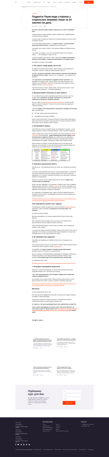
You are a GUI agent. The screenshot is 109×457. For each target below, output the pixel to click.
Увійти (88, 2)
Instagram (56, 186)
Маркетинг (35, 13)
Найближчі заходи (37, 2)
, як (58, 308)
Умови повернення (57, 449)
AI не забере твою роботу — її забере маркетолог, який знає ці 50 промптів (66, 339)
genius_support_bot (90, 424)
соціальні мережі (69, 207)
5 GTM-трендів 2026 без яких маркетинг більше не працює (64, 368)
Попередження (91, 449)
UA (79, 2)
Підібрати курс (69, 402)
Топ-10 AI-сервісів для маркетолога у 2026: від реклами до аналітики (42, 368)
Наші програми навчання (47, 429)
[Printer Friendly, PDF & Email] (44, 26)
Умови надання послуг (38, 449)
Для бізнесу (67, 2)
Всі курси (29, 2)
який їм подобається (47, 84)
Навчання (74, 2)
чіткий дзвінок (57, 246)
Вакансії (60, 2)
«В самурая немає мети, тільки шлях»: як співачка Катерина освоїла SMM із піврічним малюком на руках (42, 340)
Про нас (54, 2)
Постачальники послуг (83, 449)
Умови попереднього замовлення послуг (70, 449)
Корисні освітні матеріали (47, 427)
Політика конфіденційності (48, 449)
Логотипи (57, 427)
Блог (44, 2)
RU (81, 2)
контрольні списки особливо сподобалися (53, 102)
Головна (23, 6)
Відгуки (49, 2)
